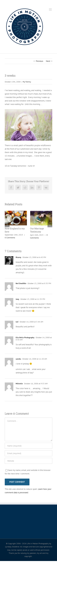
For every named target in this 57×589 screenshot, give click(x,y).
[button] (7, 225)
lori (17, 322)
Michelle (19, 383)
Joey (17, 299)
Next (48, 61)
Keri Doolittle (21, 283)
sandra (18, 359)
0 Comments (10, 237)
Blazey (18, 257)
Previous (39, 61)
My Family (27, 82)
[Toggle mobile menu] (50, 9)
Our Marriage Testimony (37, 230)
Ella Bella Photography (25, 337)
